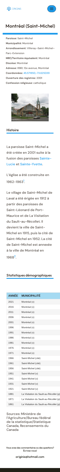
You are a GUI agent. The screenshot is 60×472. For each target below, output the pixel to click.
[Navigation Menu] (51, 8)
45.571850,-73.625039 (37, 73)
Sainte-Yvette (31, 164)
